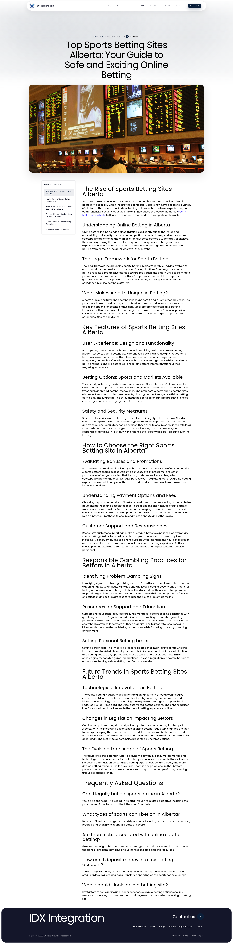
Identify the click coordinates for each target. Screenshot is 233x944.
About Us (176, 936)
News (152, 926)
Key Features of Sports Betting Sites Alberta (58, 200)
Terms (193, 936)
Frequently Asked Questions (57, 229)
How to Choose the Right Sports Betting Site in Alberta (59, 207)
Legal (201, 936)
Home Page (139, 926)
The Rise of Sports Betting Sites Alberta (58, 192)
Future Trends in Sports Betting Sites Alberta (58, 223)
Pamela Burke (135, 36)
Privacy (185, 936)
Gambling (98, 36)
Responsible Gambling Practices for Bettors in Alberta (59, 215)
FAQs (162, 926)
